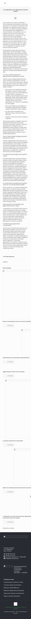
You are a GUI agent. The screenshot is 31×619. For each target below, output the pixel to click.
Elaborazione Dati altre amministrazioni (14, 593)
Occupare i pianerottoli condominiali (13, 441)
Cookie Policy (8, 607)
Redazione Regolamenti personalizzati (14, 590)
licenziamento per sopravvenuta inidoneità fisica (16, 357)
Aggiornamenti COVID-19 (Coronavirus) (13, 371)
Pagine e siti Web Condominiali (12, 596)
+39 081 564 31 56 (10, 553)
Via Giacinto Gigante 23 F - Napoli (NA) (15, 557)
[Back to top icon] (15, 604)
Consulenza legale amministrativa (12, 585)
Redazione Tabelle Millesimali (11, 587)
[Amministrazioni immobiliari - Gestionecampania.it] (5, 3)
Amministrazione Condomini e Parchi (13, 582)
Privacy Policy (16, 607)
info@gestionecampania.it (12, 558)
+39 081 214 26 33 (10, 555)
